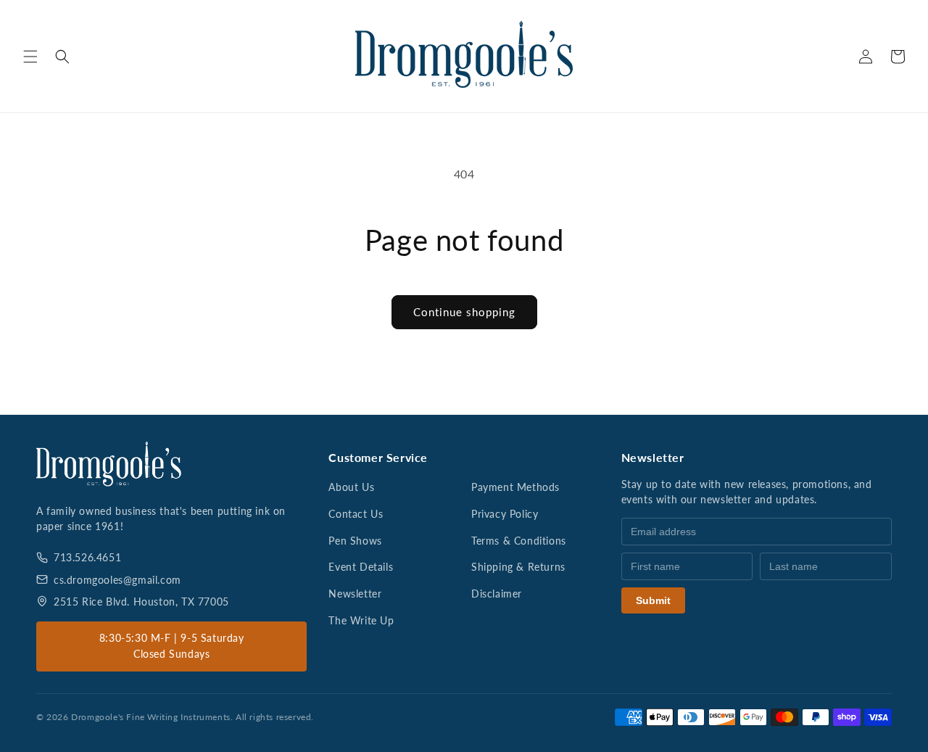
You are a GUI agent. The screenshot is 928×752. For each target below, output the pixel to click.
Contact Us (355, 514)
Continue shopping (464, 311)
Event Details (360, 567)
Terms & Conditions (518, 540)
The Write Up (361, 620)
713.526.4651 (87, 557)
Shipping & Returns (518, 567)
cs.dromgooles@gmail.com (117, 580)
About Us (351, 487)
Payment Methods (515, 487)
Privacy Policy (504, 514)
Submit (653, 600)
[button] (30, 57)
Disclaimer (496, 593)
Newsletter (354, 593)
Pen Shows (354, 540)
